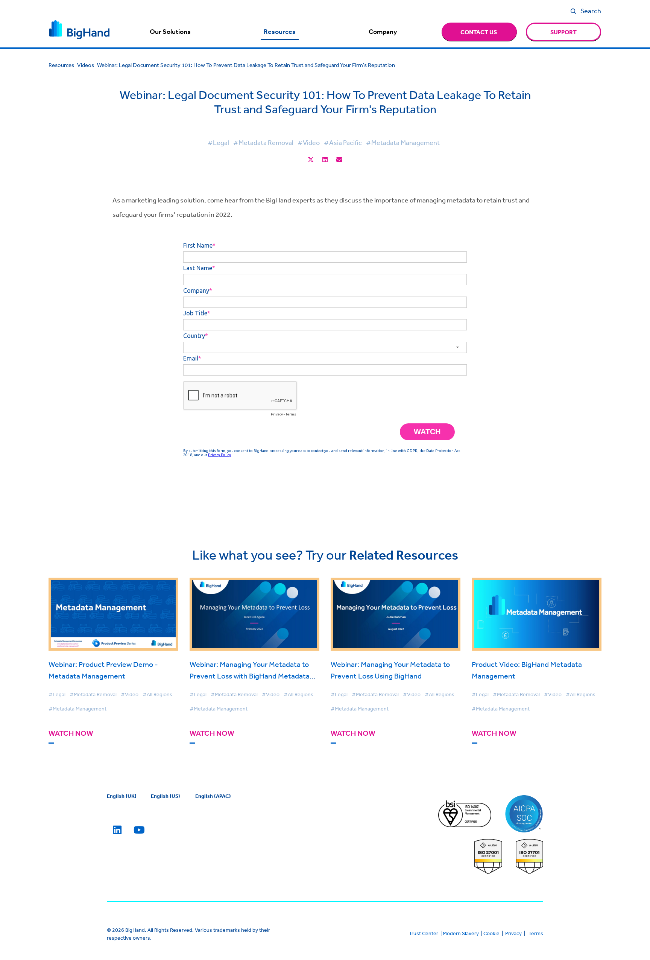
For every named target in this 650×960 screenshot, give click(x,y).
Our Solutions (170, 31)
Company (383, 31)
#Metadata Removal (263, 142)
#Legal (218, 142)
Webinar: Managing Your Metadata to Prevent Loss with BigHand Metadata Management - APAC (250, 676)
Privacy (513, 933)
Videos (85, 64)
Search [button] (590, 10)
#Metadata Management (403, 142)
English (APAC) (213, 796)
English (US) (165, 796)
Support (563, 32)
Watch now (71, 733)
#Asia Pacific (343, 142)
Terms (536, 933)
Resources (280, 31)
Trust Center (423, 933)
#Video (309, 142)
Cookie (491, 933)
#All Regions (157, 694)
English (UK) (122, 796)
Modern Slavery (461, 933)
